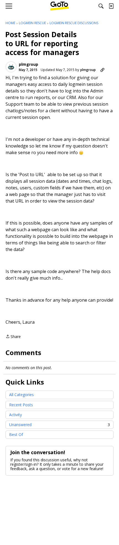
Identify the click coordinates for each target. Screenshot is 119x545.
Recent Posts (21, 404)
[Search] (101, 6)
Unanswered (59, 424)
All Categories (21, 394)
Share (13, 337)
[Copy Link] (102, 69)
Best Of (16, 434)
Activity (15, 414)
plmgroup (28, 64)
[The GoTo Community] (59, 6)
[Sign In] (111, 6)
